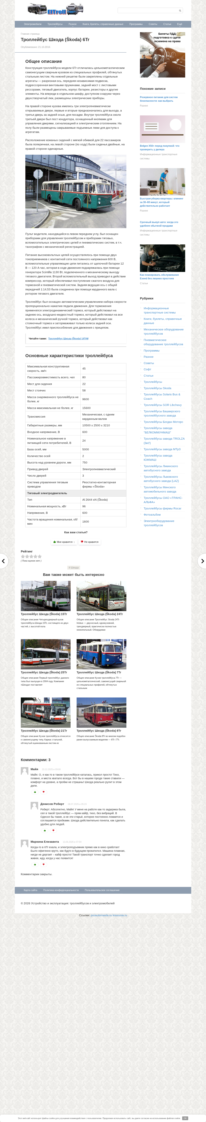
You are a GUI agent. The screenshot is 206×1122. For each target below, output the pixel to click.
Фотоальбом (152, 514)
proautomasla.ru (101, 915)
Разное (73, 24)
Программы (136, 24)
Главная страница (30, 33)
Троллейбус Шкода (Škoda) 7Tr (99, 672)
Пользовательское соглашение (102, 890)
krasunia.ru (120, 915)
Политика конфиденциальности (61, 890)
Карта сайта (30, 890)
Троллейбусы (55, 24)
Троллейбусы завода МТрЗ (162, 449)
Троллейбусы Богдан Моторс (163, 421)
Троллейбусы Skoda (157, 388)
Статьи (167, 24)
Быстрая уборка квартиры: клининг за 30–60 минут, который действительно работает (161, 202)
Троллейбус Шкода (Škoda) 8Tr (99, 730)
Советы (153, 24)
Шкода (75, 567)
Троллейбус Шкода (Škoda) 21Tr (44, 730)
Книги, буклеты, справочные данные (103, 24)
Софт (147, 369)
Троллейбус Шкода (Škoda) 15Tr (44, 614)
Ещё (179, 24)
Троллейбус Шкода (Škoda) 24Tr (100, 614)
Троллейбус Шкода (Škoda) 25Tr (44, 672)
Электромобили (32, 24)
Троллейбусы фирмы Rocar (162, 508)
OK (185, 1118)
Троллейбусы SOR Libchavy (163, 405)
